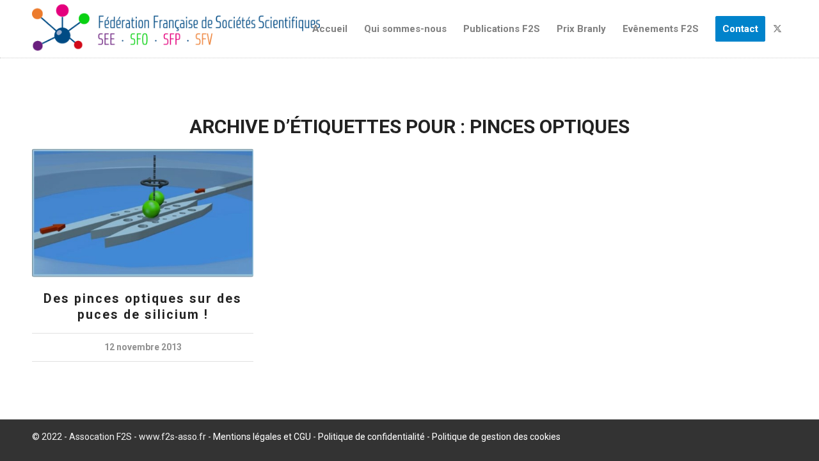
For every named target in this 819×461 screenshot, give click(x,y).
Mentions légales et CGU (262, 437)
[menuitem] (330, 29)
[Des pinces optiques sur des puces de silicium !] (142, 213)
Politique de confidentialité (371, 437)
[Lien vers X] (777, 28)
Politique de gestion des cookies (496, 437)
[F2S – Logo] (176, 29)
